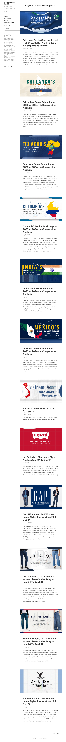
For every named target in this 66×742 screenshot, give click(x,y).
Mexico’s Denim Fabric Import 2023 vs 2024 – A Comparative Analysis (39, 351)
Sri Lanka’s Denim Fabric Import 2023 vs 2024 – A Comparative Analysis (39, 105)
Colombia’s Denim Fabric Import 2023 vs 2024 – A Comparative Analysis (40, 229)
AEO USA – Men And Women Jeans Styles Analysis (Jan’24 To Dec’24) (40, 701)
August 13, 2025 (27, 173)
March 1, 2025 (26, 463)
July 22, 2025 (26, 235)
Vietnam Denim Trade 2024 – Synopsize (38, 410)
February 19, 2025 (27, 523)
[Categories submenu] (10, 20)
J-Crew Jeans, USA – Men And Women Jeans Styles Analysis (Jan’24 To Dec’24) (39, 579)
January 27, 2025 (27, 647)
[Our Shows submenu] (10, 18)
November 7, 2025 (27, 48)
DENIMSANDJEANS (9, 3)
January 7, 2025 (27, 707)
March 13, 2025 (27, 414)
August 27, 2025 (27, 110)
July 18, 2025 (26, 297)
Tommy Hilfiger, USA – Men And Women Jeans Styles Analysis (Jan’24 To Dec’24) (40, 641)
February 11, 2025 (27, 585)
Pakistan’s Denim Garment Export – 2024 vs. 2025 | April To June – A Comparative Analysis (40, 43)
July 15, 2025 (26, 357)
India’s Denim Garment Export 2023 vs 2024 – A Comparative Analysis (39, 291)
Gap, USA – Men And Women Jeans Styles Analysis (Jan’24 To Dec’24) (40, 517)
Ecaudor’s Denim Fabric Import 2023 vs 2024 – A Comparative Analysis (39, 167)
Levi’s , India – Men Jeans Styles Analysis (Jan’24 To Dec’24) (39, 458)
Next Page (56, 733)
